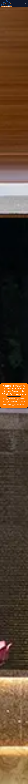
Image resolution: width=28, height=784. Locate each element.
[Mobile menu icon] (25, 3)
